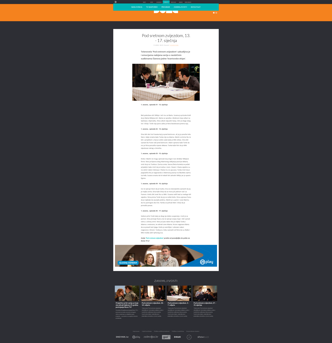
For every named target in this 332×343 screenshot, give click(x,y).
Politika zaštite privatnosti (161, 331)
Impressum (136, 331)
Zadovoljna (151, 337)
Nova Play (196, 7)
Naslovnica (136, 7)
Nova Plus (136, 337)
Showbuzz (203, 337)
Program (166, 7)
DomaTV (177, 337)
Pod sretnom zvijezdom (154, 238)
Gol (166, 337)
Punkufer (189, 337)
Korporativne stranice (192, 331)
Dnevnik (122, 337)
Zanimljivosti (180, 7)
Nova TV (115, 2)
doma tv (166, 2)
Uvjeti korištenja (147, 331)
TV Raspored (152, 7)
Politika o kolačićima (178, 331)
